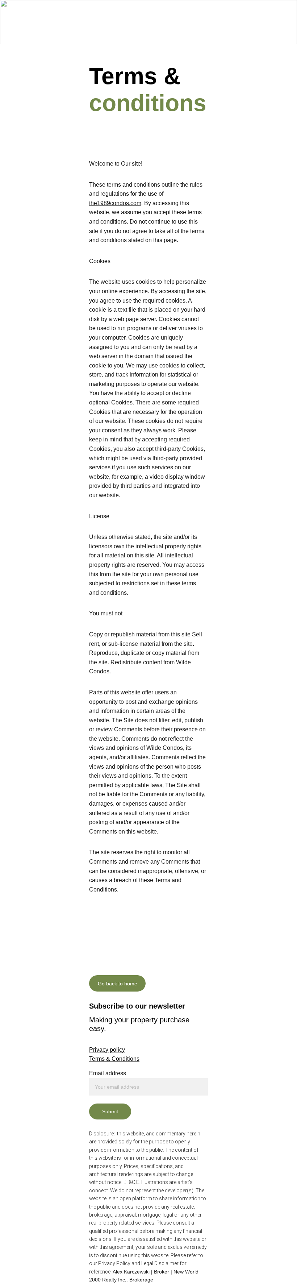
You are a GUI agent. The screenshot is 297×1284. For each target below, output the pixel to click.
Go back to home (117, 983)
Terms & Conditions (114, 1059)
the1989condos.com (115, 203)
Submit (110, 1111)
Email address (107, 1073)
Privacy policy (107, 1050)
